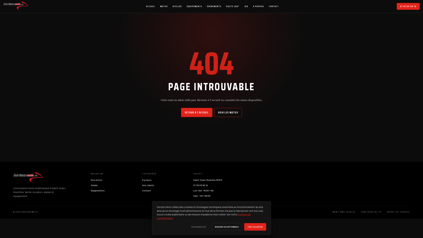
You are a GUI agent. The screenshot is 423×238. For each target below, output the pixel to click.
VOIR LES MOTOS (228, 112)
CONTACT (274, 6)
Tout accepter (255, 226)
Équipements (98, 190)
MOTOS (164, 6)
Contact (146, 190)
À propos (147, 179)
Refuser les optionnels (227, 226)
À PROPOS (258, 6)
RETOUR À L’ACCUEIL (197, 112)
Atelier (94, 185)
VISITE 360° (232, 6)
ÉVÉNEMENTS (214, 6)
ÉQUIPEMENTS (194, 6)
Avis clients (148, 185)
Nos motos (96, 179)
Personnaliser (198, 226)
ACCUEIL (150, 6)
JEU (246, 6)
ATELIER (177, 6)
